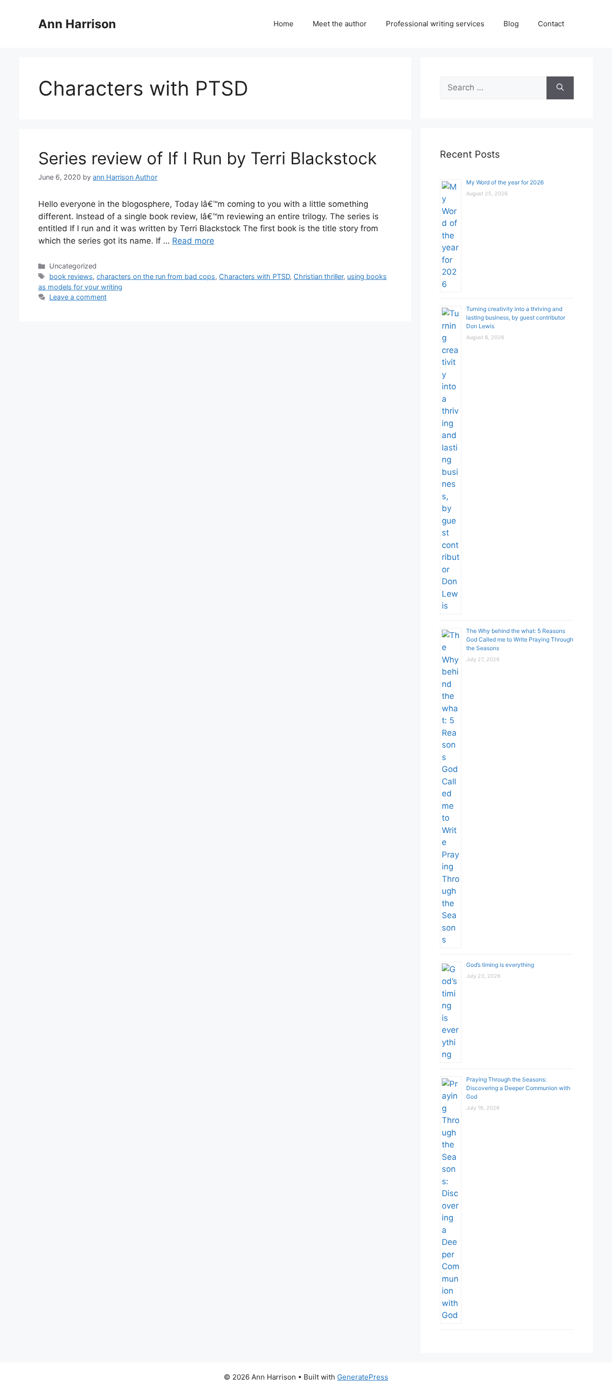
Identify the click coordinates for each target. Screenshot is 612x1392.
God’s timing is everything (500, 964)
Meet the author (340, 23)
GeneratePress (362, 1376)
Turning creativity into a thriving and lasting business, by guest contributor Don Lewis (515, 317)
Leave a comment (78, 297)
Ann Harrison (77, 24)
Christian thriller (318, 276)
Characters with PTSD (254, 276)
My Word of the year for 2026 (505, 182)
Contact (551, 23)
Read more (193, 241)
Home (283, 23)
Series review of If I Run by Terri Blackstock (207, 158)
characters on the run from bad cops (156, 276)
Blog (511, 23)
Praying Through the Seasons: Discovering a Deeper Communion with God (518, 1088)
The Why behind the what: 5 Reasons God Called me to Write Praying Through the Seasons (519, 639)
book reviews (71, 276)
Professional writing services (435, 23)
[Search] (560, 87)
